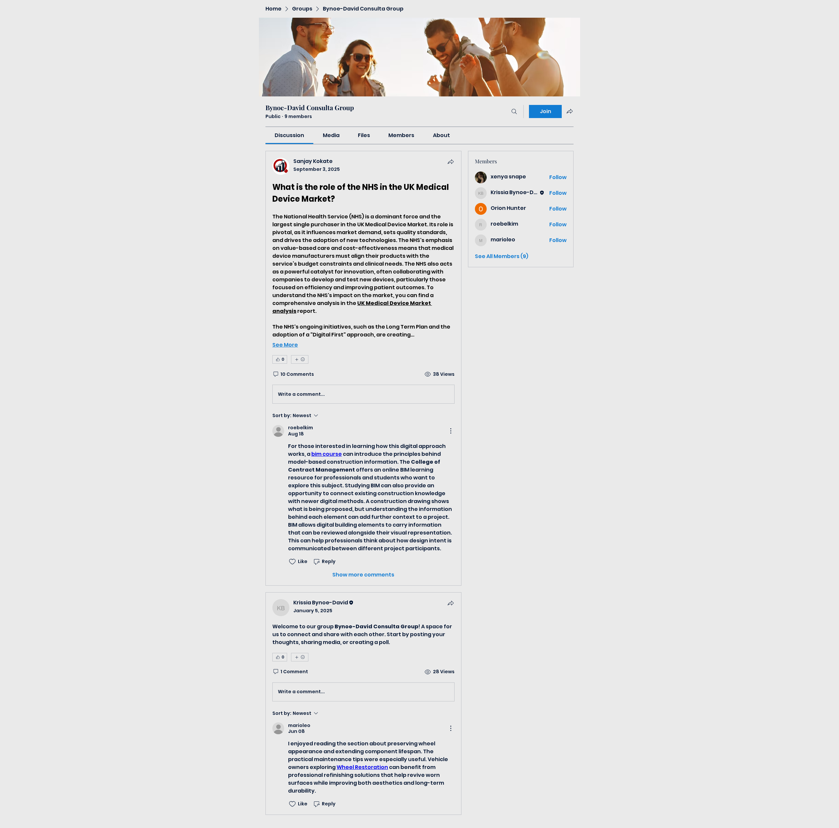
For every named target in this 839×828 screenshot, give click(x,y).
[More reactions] (299, 359)
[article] (363, 368)
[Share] (451, 162)
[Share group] (570, 111)
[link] (289, 135)
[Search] (514, 111)
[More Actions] (451, 431)
